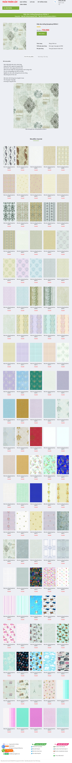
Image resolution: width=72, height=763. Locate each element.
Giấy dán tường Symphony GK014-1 (9, 645)
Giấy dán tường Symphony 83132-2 (49, 476)
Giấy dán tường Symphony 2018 (29, 16)
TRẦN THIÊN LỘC (10, 2)
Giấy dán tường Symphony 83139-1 (9, 589)
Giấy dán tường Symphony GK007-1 (9, 617)
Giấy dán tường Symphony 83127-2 (22, 364)
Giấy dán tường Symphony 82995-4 (22, 308)
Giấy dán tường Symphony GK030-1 (63, 701)
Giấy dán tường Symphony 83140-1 (36, 589)
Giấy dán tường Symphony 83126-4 (63, 336)
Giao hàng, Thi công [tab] (43, 56)
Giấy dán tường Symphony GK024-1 (49, 673)
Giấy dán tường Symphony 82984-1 (9, 167)
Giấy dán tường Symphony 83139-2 (22, 589)
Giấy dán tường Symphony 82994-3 (22, 280)
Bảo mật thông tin (36, 748)
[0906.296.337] (3, 750)
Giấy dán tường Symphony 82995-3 (9, 308)
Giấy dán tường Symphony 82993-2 (36, 252)
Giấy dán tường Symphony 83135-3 (49, 532)
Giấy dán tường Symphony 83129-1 (49, 392)
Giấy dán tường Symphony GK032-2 (63, 729)
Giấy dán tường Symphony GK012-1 (49, 617)
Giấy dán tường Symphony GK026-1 (9, 701)
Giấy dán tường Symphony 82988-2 (9, 195)
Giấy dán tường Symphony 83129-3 (9, 420)
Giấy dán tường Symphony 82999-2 (9, 336)
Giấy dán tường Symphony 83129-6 (49, 420)
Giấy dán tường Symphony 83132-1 (36, 476)
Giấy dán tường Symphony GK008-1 (36, 617)
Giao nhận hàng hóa (36, 753)
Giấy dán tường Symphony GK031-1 (22, 729)
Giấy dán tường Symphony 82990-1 (49, 195)
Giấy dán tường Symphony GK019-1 (49, 645)
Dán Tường (23, 2)
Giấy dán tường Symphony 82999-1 (63, 308)
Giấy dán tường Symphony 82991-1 (9, 223)
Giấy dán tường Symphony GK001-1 (49, 589)
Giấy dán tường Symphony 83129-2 (63, 392)
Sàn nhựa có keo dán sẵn (60, 746)
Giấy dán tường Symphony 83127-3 (36, 364)
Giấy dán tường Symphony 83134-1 (49, 504)
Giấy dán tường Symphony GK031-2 (36, 729)
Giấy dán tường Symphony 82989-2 (36, 195)
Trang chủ (17, 16)
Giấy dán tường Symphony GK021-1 (9, 673)
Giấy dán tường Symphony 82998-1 (36, 308)
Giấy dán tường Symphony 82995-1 (49, 280)
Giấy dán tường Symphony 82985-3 (49, 167)
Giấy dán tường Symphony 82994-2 (9, 280)
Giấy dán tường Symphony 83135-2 (36, 532)
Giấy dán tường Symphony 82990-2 (63, 195)
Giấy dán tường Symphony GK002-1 (63, 589)
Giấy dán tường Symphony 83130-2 (9, 448)
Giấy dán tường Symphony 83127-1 (9, 364)
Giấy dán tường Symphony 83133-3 (36, 504)
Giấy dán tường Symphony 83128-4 (36, 392)
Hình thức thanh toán (37, 751)
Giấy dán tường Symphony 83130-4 (36, 448)
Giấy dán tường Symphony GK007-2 (22, 617)
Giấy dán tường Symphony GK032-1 (49, 729)
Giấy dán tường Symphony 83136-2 (47, 16)
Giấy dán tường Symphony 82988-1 (63, 167)
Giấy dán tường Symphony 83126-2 (36, 336)
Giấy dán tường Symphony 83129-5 (36, 420)
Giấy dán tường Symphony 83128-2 (9, 392)
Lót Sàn (32, 2)
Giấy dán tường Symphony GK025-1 (63, 673)
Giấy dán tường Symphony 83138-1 (49, 561)
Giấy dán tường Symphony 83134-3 (9, 532)
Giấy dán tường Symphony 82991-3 (36, 223)
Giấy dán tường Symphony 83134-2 (63, 504)
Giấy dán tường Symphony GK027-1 (22, 701)
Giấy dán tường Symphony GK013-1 (63, 617)
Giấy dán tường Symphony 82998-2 (49, 308)
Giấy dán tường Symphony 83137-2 (36, 561)
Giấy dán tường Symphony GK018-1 (36, 645)
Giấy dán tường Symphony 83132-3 (63, 476)
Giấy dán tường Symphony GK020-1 (63, 645)
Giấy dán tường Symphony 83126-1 (22, 336)
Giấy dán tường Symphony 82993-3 (49, 252)
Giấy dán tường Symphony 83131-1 (49, 448)
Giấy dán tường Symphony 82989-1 (22, 195)
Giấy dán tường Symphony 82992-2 (63, 223)
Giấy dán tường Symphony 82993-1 (22, 252)
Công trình (23, 4)
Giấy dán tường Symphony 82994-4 (36, 280)
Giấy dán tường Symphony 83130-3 (22, 448)
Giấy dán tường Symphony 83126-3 (49, 336)
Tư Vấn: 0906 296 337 (59, 755)
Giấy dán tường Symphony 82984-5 (22, 167)
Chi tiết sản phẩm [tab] (28, 56)
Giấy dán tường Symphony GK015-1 (22, 645)
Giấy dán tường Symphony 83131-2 (63, 448)
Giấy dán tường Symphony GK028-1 (36, 701)
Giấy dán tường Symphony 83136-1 (63, 532)
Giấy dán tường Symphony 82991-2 (22, 223)
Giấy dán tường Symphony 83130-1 (63, 420)
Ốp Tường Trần (42, 2)
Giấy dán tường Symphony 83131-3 (9, 476)
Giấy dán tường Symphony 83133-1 (9, 504)
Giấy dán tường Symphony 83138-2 (63, 561)
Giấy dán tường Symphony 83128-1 (63, 364)
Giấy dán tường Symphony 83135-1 (22, 532)
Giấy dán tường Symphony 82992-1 (49, 223)
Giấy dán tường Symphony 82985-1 (36, 167)
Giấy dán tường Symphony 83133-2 (22, 504)
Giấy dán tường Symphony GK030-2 (9, 729)
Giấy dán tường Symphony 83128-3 (22, 392)
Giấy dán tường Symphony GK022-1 (22, 673)
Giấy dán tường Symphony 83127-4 (49, 364)
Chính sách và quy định (37, 746)
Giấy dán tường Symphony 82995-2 (63, 280)
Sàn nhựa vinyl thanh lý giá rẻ (61, 748)
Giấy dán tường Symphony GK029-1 (49, 701)
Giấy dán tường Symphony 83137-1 (22, 561)
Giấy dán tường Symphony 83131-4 (22, 476)
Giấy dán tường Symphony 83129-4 (22, 420)
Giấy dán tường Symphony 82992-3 (9, 252)
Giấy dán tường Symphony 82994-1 (63, 252)
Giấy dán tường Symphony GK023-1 (36, 673)
